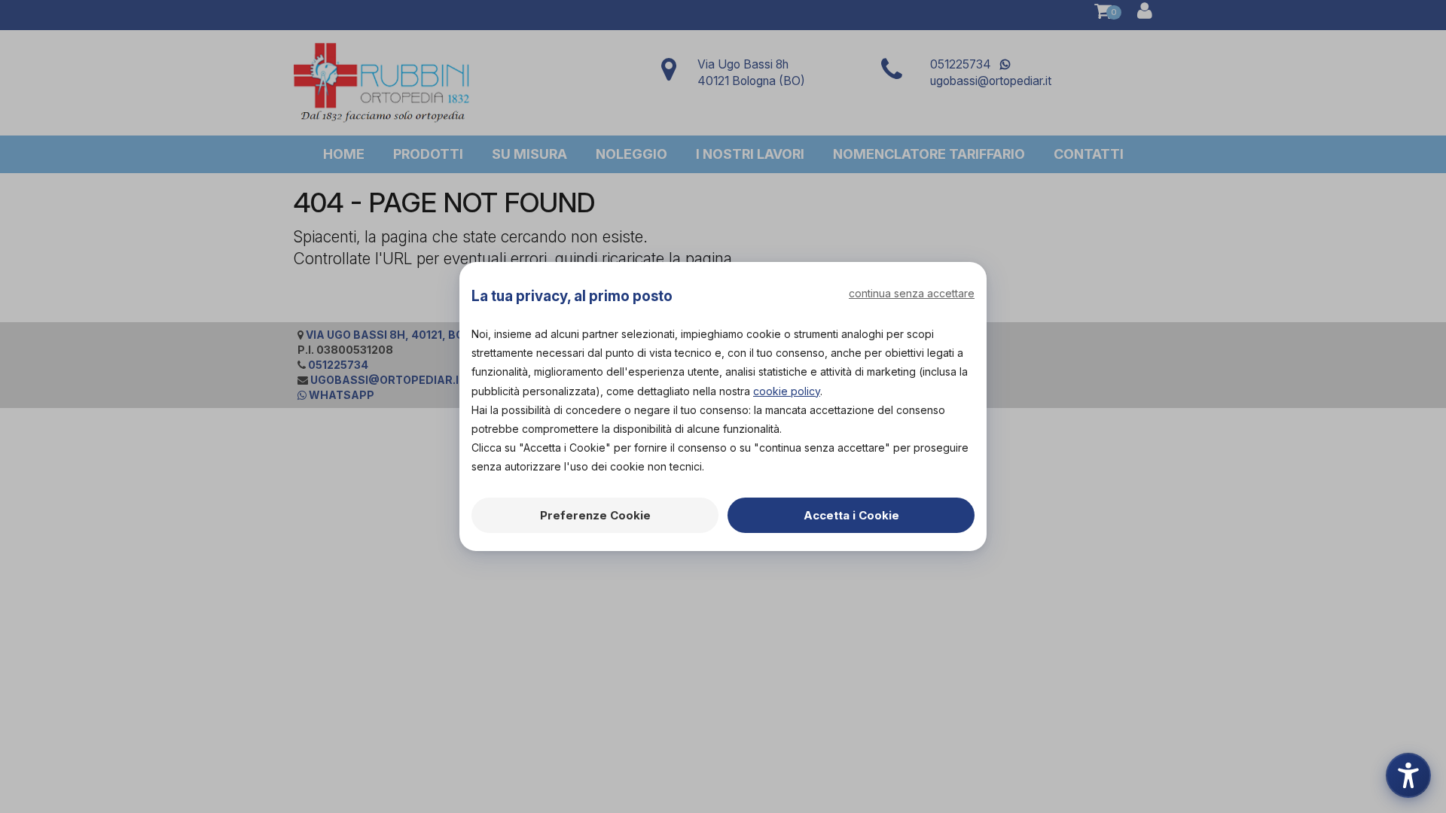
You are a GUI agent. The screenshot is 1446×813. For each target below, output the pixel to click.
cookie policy (786, 391)
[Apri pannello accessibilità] (1408, 775)
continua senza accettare (912, 293)
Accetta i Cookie (851, 515)
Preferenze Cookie (595, 515)
